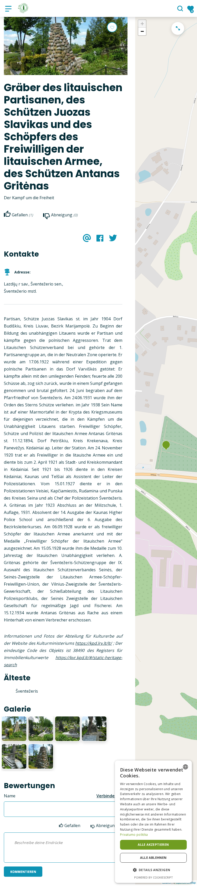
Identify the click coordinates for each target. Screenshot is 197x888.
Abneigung (106, 825)
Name (9, 796)
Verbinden (106, 796)
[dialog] (153, 821)
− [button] (142, 31)
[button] (153, 870)
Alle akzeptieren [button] (153, 844)
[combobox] (185, 766)
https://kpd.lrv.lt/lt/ (93, 643)
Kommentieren (23, 872)
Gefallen (72, 825)
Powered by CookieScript (153, 877)
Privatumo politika (134, 834)
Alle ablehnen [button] (153, 857)
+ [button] (142, 23)
